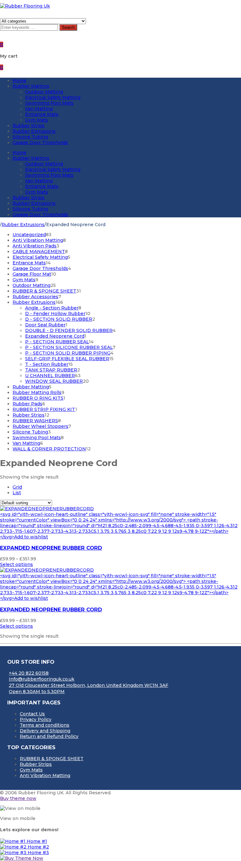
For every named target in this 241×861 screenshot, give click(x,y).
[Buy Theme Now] (21, 858)
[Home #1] (13, 841)
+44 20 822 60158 (29, 673)
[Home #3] (14, 852)
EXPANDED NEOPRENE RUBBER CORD (51, 548)
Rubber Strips (29, 125)
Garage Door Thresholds (40, 142)
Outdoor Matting (44, 92)
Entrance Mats (41, 114)
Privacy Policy (35, 719)
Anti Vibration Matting (45, 775)
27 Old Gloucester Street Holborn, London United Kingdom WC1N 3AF (88, 685)
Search (68, 27)
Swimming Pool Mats (49, 103)
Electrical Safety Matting (52, 97)
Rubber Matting (31, 86)
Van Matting (39, 109)
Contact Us (32, 714)
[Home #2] (14, 847)
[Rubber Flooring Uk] (25, 6)
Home (19, 80)
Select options (16, 564)
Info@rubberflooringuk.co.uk (41, 679)
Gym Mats (36, 120)
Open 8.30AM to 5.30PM (37, 691)
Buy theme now (18, 798)
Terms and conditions (44, 725)
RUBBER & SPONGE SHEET (51, 758)
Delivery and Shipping (45, 731)
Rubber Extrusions (34, 131)
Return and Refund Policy (49, 736)
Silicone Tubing (30, 137)
